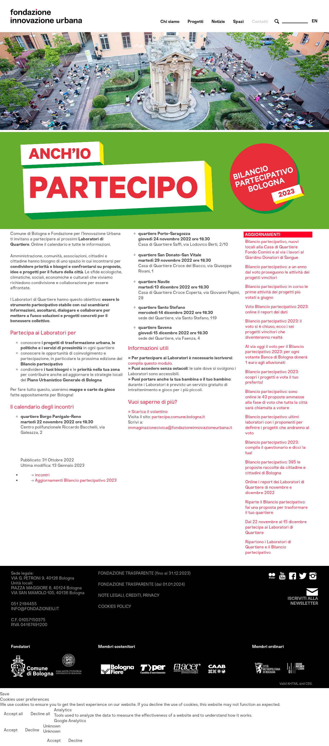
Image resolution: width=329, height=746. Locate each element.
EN (314, 21)
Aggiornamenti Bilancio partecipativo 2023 (75, 480)
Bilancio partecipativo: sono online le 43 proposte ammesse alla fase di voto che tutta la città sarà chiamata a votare (276, 399)
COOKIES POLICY (114, 606)
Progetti (195, 21)
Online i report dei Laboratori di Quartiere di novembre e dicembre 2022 (274, 487)
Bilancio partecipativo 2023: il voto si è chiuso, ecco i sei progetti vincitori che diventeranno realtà (273, 329)
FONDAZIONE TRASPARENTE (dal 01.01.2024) (141, 584)
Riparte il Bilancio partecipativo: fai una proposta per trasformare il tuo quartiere (276, 507)
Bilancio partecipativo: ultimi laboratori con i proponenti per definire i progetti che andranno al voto (277, 424)
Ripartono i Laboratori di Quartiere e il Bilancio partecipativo (268, 547)
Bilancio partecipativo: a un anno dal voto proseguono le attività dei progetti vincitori (277, 272)
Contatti (260, 21)
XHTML (292, 684)
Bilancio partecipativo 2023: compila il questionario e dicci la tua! (275, 447)
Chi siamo (169, 21)
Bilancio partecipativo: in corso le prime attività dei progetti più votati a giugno (276, 292)
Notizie (218, 21)
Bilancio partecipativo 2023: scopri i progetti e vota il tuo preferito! (272, 377)
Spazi (238, 21)
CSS (308, 684)
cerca (277, 21)
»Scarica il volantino (148, 411)
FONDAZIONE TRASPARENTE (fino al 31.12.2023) (144, 573)
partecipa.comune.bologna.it (179, 416)
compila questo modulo (150, 363)
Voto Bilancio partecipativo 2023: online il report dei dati (276, 309)
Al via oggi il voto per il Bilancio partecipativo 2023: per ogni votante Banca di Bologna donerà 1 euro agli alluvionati (276, 354)
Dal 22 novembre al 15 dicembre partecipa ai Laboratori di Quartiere (276, 527)
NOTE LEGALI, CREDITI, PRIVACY (128, 595)
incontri (42, 474)
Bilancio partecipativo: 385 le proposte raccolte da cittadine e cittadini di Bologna (275, 467)
